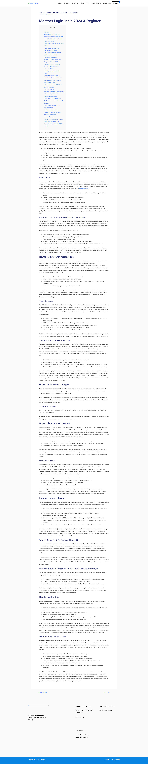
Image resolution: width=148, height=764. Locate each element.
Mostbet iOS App (48, 107)
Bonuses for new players (50, 57)
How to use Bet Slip (49, 68)
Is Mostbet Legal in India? (51, 94)
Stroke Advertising (115, 759)
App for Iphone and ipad (50, 55)
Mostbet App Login (49, 117)
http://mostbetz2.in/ (84, 188)
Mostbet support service (50, 96)
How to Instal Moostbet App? (52, 48)
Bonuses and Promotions (50, 50)
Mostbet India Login (49, 41)
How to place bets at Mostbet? (52, 52)
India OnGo (47, 32)
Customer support (49, 89)
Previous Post (42, 692)
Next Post (107, 692)
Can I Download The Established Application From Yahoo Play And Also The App (54, 101)
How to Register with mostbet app (53, 39)
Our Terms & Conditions (105, 710)
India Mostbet (43, 15)
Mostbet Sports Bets (49, 82)
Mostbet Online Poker (50, 114)
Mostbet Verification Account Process (54, 91)
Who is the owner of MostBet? (52, 75)
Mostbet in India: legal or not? (52, 105)
